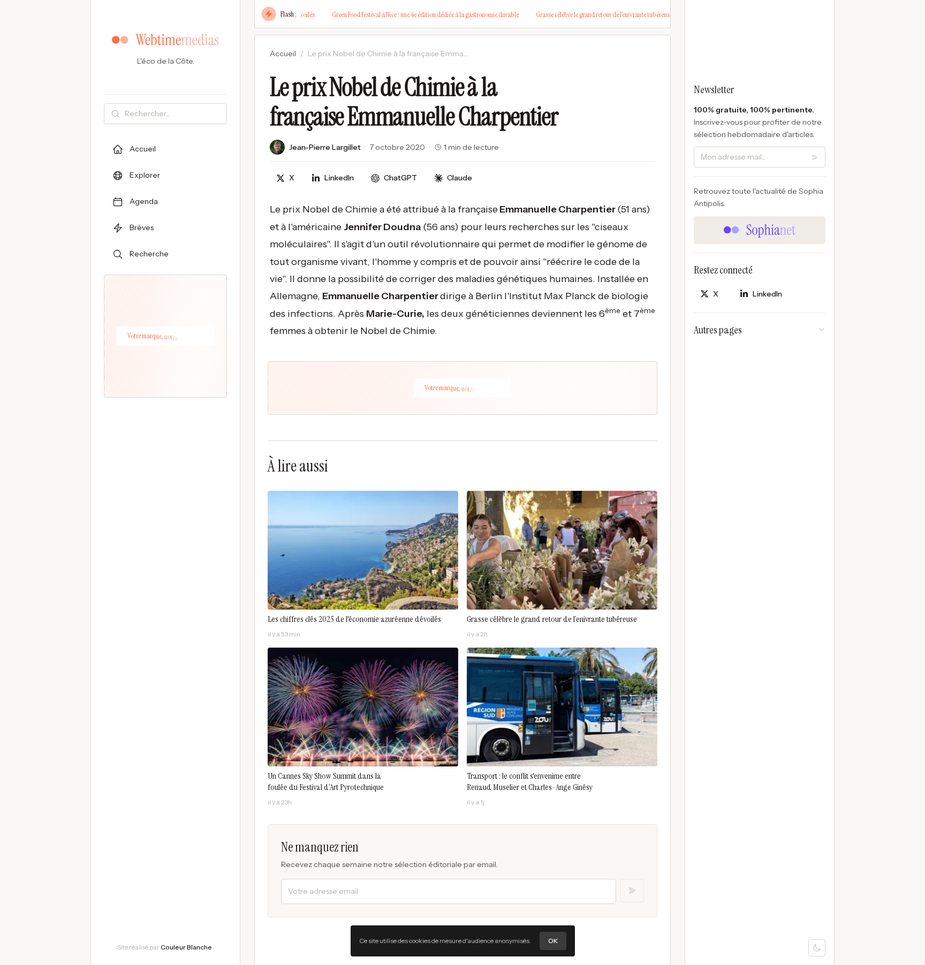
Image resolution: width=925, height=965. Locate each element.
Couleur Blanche (186, 947)
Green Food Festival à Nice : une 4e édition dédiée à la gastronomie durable (401, 14)
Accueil (283, 53)
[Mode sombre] (816, 947)
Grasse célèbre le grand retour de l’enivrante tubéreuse (580, 14)
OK (553, 941)
